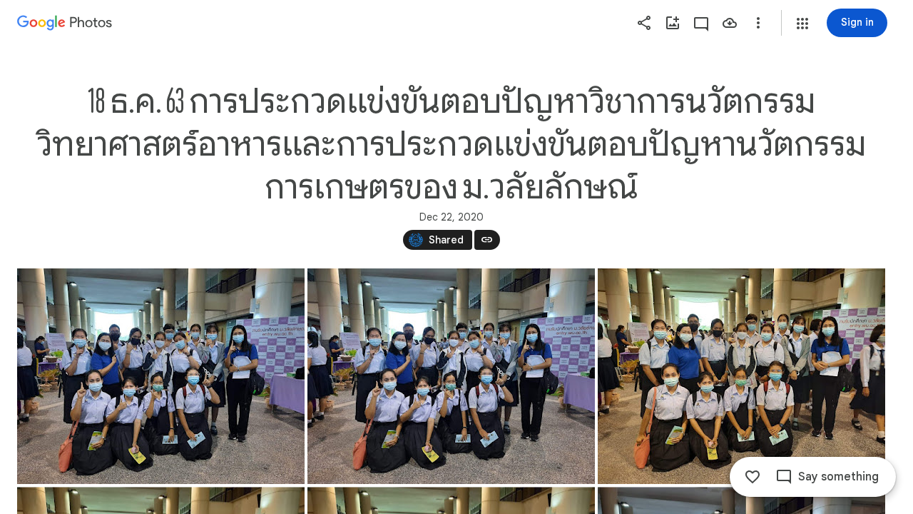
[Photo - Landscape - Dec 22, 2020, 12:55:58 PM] (161, 376)
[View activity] (701, 23)
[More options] (758, 23)
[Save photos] (729, 23)
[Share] (644, 23)
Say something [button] (838, 477)
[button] (802, 23)
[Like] (752, 477)
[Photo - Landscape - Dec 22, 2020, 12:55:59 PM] (741, 376)
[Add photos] (672, 23)
